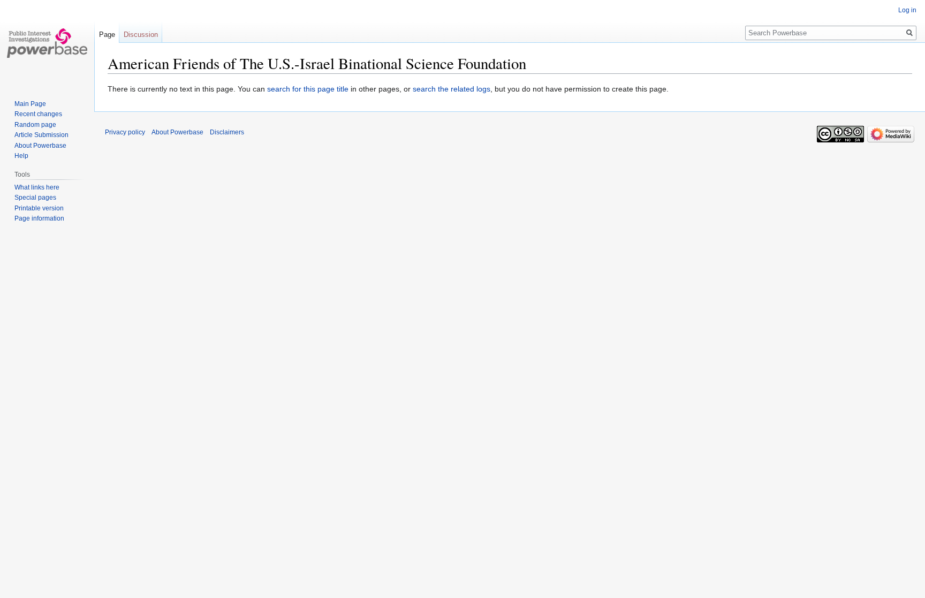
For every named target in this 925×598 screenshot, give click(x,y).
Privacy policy (125, 132)
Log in (907, 10)
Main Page (30, 104)
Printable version (39, 208)
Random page (35, 124)
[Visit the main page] (47, 43)
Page (107, 35)
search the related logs (451, 89)
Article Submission (41, 135)
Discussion (141, 35)
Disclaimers (227, 132)
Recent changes (38, 114)
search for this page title (307, 89)
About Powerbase (40, 145)
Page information (39, 218)
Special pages (35, 197)
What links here (36, 187)
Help (21, 156)
